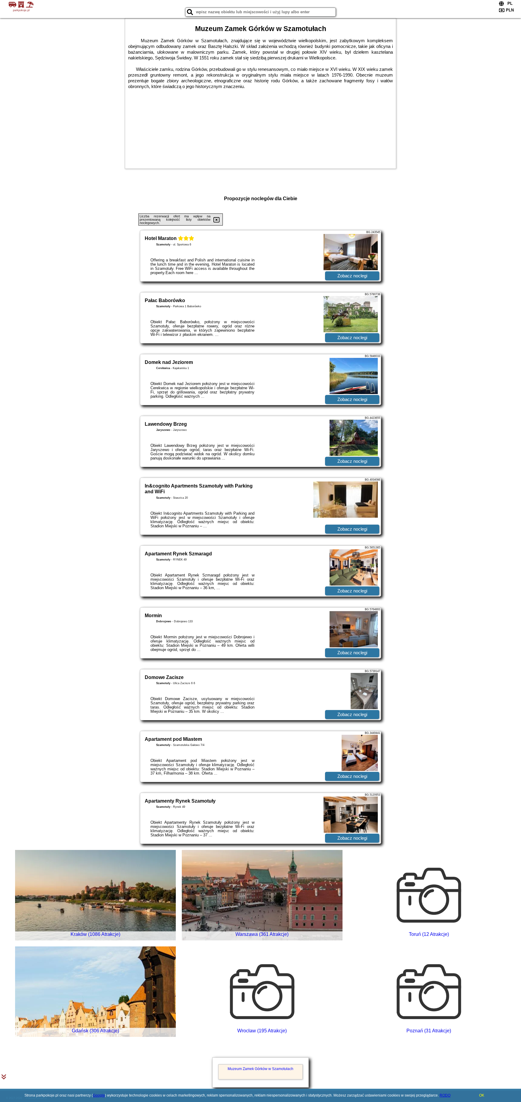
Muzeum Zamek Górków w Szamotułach (260, 1069)
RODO (445, 1095)
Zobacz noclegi (352, 275)
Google (99, 1095)
